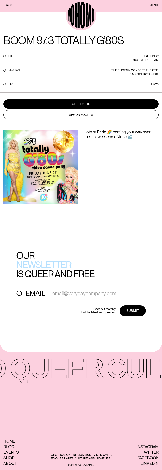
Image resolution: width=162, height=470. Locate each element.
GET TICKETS (81, 104)
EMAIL (35, 293)
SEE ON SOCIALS (81, 114)
